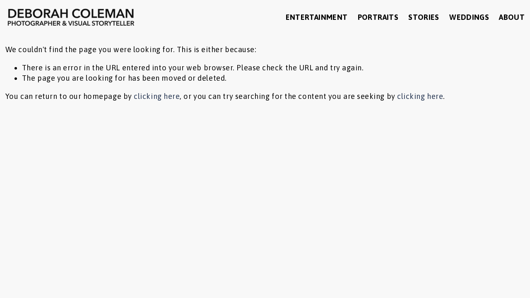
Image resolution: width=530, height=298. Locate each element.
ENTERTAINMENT (317, 17)
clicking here (157, 96)
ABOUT (512, 17)
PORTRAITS (378, 17)
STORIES (423, 17)
